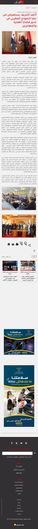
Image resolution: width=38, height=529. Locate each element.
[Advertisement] (17, 264)
